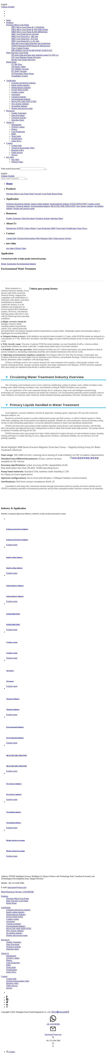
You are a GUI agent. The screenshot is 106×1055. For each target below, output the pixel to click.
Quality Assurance (18, 113)
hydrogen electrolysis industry (23, 83)
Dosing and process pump (22, 108)
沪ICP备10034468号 (60, 1012)
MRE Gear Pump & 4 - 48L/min (24, 36)
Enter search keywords (10, 169)
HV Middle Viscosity (20, 69)
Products (4, 896)
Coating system (17, 92)
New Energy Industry (20, 104)
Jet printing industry (19, 106)
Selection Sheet (17, 120)
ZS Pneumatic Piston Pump (22, 73)
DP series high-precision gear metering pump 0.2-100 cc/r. (35, 55)
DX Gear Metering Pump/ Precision (26, 57)
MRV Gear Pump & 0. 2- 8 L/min (25, 41)
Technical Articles (18, 118)
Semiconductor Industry (21, 87)
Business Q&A (17, 150)
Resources (5, 940)
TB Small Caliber (18, 67)
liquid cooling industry (20, 85)
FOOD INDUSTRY (19, 90)
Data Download (17, 115)
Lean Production (18, 132)
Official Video (17, 162)
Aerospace (15, 94)
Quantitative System (19, 76)
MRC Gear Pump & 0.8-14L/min (25, 34)
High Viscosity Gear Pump (40, 194)
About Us (5, 953)
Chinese (4, 7)
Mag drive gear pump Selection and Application (30, 43)
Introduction (16, 125)
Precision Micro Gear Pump (17, 194)
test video (15, 159)
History (14, 129)
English (11, 7)
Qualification (16, 138)
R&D (13, 134)
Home (3, 264)
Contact (4, 976)
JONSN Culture (18, 127)
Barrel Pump (57, 194)
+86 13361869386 (53, 1024)
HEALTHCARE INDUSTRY (24, 101)
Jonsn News (16, 141)
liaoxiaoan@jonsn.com (16, 887)
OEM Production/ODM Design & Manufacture (30, 46)
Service (14, 155)
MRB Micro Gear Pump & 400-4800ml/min (29, 32)
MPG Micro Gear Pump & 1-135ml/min (27, 27)
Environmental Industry (21, 99)
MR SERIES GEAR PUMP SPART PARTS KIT (31, 50)
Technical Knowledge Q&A (23, 148)
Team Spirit (16, 136)
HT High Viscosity (19, 71)
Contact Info (16, 145)
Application (11, 264)
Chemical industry (18, 97)
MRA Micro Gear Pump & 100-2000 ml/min (29, 29)
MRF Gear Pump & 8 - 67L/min (24, 39)
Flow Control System (20, 48)
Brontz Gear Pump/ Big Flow (23, 60)
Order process (17, 152)
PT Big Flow (16, 64)
